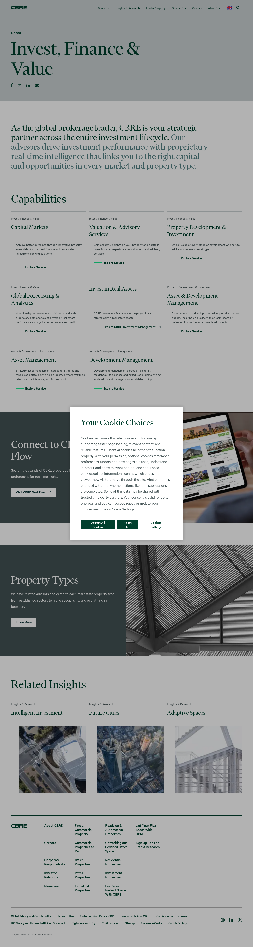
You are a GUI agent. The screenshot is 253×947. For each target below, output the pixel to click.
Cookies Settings (156, 524)
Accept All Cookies (98, 524)
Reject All (127, 524)
